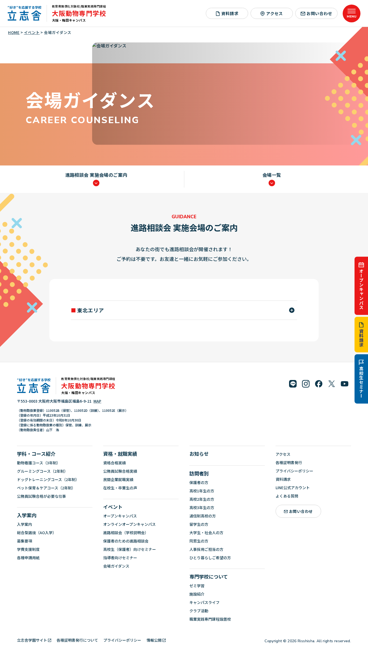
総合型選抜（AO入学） (36, 532)
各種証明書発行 (289, 462)
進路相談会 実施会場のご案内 (96, 175)
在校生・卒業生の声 (120, 487)
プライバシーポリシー (294, 471)
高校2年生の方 (201, 499)
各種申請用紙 (28, 557)
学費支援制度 (28, 549)
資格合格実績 (114, 462)
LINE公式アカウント (293, 487)
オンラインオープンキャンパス (129, 524)
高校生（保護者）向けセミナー (129, 549)
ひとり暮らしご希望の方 (210, 557)
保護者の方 (198, 482)
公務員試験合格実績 (120, 471)
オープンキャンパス (361, 289)
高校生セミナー (361, 382)
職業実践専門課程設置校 (210, 619)
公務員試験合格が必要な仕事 (41, 496)
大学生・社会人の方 (206, 532)
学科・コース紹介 (36, 453)
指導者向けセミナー (120, 557)
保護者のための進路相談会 (125, 541)
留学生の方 (198, 524)
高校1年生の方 (201, 490)
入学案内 (26, 515)
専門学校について (208, 576)
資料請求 (361, 338)
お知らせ (199, 453)
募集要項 (24, 541)
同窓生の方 (198, 541)
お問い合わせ (319, 13)
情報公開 (154, 640)
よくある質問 (287, 496)
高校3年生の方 (201, 507)
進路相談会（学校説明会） (125, 532)
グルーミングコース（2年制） (42, 471)
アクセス (274, 13)
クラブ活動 (198, 610)
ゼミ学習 (196, 585)
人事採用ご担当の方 (206, 549)
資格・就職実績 (120, 453)
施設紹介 (196, 594)
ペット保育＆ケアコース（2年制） (46, 487)
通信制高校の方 (202, 516)
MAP (97, 401)
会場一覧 (271, 175)
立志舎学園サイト (32, 640)
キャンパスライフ (204, 602)
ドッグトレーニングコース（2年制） (48, 479)
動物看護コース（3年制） (38, 462)
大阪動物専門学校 (79, 13)
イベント (113, 506)
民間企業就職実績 (118, 479)
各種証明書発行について (77, 640)
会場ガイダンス (116, 566)
